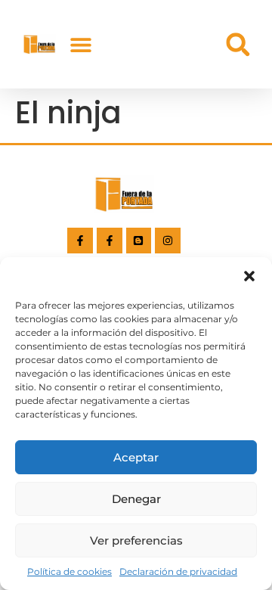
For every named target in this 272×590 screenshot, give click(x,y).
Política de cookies (69, 571)
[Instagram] (168, 240)
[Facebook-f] (80, 240)
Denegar (136, 499)
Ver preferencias (136, 540)
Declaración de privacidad (178, 571)
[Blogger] (139, 240)
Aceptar (136, 457)
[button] (249, 276)
